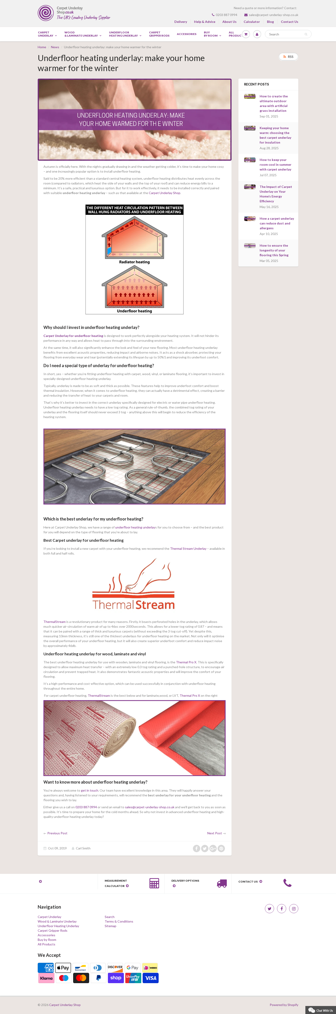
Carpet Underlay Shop (164, 193)
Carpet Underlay (45, 34)
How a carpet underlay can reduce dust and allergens (277, 223)
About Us (229, 22)
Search (110, 917)
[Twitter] (269, 908)
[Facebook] (281, 908)
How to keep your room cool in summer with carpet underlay (275, 164)
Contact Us (289, 22)
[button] (320, 1009)
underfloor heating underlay (135, 527)
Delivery (180, 22)
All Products (46, 944)
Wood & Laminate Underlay (81, 34)
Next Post (214, 833)
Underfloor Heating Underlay (123, 34)
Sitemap (110, 926)
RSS (290, 57)
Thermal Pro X (186, 662)
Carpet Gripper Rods (159, 34)
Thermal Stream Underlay (188, 548)
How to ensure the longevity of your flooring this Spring (274, 250)
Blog (270, 22)
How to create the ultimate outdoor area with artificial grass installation (274, 103)
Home (42, 47)
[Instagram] (293, 908)
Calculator (252, 22)
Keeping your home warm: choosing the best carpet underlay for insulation (275, 135)
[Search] (305, 34)
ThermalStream (54, 622)
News (55, 47)
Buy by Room (211, 34)
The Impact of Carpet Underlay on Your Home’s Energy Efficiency (276, 194)
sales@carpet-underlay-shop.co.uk (273, 15)
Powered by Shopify (284, 1005)
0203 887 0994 (226, 15)
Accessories (186, 34)
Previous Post (57, 833)
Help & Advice (204, 22)
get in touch (89, 790)
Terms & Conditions (119, 921)
